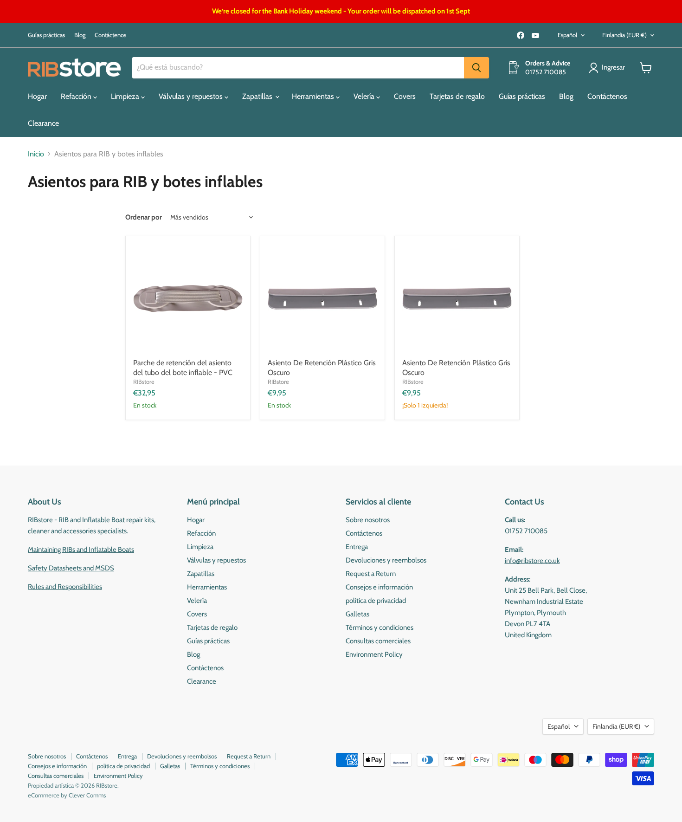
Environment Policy (374, 654)
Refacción (77, 96)
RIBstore (143, 381)
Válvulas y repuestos (192, 96)
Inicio (36, 154)
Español (567, 35)
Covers (405, 96)
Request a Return (371, 574)
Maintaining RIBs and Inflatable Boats (81, 549)
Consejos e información (379, 587)
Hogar (37, 96)
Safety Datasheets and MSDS (71, 568)
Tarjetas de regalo (457, 96)
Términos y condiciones (379, 627)
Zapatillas (258, 96)
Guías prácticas (46, 35)
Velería (365, 96)
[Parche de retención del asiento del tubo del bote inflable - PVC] (188, 298)
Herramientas (314, 96)
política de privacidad (376, 600)
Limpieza (126, 96)
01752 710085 (526, 531)
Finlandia (624, 35)
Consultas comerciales (378, 641)
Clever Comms (87, 795)
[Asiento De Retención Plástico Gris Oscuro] (322, 298)
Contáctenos (110, 35)
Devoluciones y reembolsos (386, 560)
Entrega (357, 547)
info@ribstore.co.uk (532, 561)
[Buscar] (476, 67)
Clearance (43, 123)
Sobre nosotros (368, 520)
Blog (79, 35)
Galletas (357, 614)
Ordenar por (143, 217)
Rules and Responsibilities (65, 587)
